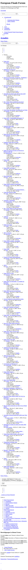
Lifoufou (18, 312)
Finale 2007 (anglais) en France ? (11, 307)
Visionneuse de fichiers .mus (10, 442)
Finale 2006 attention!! (9, 466)
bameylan (18, 304)
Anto (7, 218)
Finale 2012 (6, 61)
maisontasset (9, 153)
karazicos (8, 274)
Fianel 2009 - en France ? (10, 168)
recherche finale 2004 (9, 126)
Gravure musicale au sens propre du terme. (14, 299)
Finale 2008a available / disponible (12, 241)
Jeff (6, 357)
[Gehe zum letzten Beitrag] (20, 66)
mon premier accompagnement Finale (12, 85)
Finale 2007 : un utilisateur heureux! (12, 315)
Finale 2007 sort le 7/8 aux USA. (11, 331)
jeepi (17, 230)
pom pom (18, 157)
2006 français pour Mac (9, 355)
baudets (18, 447)
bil (6, 95)
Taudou (7, 70)
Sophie (7, 292)
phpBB (8, 552)
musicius (18, 471)
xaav (7, 87)
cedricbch (8, 324)
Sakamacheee (9, 201)
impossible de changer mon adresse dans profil (14, 93)
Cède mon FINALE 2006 (10, 192)
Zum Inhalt (3, 10)
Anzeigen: (4, 479)
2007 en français (7, 233)
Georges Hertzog (20, 189)
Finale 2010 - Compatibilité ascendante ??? (14, 118)
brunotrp (8, 341)
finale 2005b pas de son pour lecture (12, 291)
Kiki (8, 119)
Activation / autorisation (9, 200)
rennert (17, 214)
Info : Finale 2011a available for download (14, 102)
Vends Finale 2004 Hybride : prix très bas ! (14, 434)
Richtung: (13, 480)
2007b (5, 265)
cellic (7, 193)
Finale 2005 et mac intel (9, 339)
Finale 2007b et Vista (9, 273)
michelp (18, 66)
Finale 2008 (6, 249)
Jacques (18, 345)
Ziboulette (8, 127)
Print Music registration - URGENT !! (13, 388)
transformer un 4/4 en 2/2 (9, 69)
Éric (17, 336)
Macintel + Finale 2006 (9, 450)
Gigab (7, 226)
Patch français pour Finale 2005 (11, 134)
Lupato (7, 381)
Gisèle (7, 399)
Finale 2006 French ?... (9, 372)
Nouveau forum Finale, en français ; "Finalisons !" (15, 77)
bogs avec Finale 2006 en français (12, 323)
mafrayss (18, 173)
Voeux (5, 458)
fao (6, 161)
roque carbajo (10, 417)
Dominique (18, 328)
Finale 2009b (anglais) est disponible (12, 184)
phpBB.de (17, 556)
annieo (7, 62)
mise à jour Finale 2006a (9, 380)
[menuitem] (13, 20)
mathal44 (8, 135)
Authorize (6, 216)
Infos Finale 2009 (8, 176)
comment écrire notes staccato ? (11, 347)
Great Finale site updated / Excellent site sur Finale (15, 110)
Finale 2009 (6, 160)
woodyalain (8, 365)
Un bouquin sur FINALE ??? (10, 363)
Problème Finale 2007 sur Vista (11, 142)
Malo (7, 143)
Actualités (4, 38)
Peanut (7, 389)
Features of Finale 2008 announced (12, 257)
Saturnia (8, 373)
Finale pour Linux (8, 224)
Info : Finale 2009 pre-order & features (13, 208)
